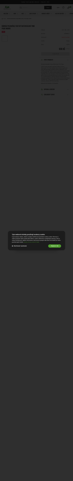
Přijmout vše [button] (54, 246)
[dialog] (36, 240)
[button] (19, 246)
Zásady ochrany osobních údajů (31, 242)
